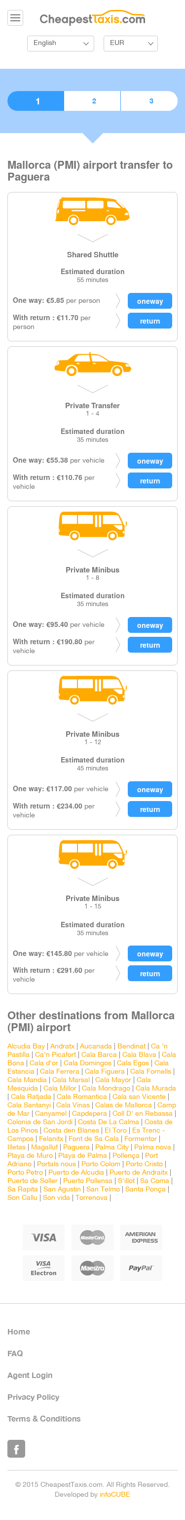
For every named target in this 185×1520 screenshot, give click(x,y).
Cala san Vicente (139, 1097)
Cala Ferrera (59, 1072)
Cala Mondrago (106, 1089)
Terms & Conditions (44, 1418)
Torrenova (91, 1198)
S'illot (126, 1181)
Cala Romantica (82, 1097)
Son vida (56, 1198)
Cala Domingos (87, 1063)
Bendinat (131, 1047)
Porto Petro (25, 1173)
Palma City (112, 1147)
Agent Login (29, 1374)
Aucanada (96, 1047)
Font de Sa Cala (94, 1139)
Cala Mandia (27, 1080)
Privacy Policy (33, 1396)
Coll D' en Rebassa (142, 1114)
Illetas (16, 1147)
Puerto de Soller (32, 1181)
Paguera (76, 1147)
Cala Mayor (113, 1080)
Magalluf (44, 1147)
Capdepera (89, 1114)
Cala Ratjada (31, 1097)
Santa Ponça (145, 1190)
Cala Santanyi (29, 1105)
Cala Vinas (73, 1105)
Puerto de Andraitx (139, 1173)
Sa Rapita (22, 1190)
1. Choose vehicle (35, 101)
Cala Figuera (105, 1072)
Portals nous (56, 1164)
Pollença (126, 1156)
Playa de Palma (82, 1156)
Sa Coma (154, 1181)
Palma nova (152, 1147)
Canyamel (51, 1114)
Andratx (62, 1047)
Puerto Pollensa (87, 1181)
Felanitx (51, 1139)
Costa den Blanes (71, 1131)
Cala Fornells (150, 1072)
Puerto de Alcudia (76, 1173)
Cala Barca (99, 1055)
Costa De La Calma (108, 1122)
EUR (117, 43)
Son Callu (22, 1198)
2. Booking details (92, 101)
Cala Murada (156, 1089)
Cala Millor (59, 1089)
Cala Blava (139, 1055)
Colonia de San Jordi (40, 1122)
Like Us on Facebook (16, 1449)
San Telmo (103, 1190)
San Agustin (62, 1190)
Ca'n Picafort (55, 1055)
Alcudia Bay (26, 1047)
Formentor (140, 1139)
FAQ (15, 1353)
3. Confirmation (149, 101)
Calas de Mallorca (123, 1105)
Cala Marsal (71, 1080)
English (45, 43)
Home (18, 1331)
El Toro (116, 1131)
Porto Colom (100, 1164)
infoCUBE (115, 1495)
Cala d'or (44, 1063)
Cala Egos (133, 1063)
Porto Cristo (144, 1164)
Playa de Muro (30, 1156)
